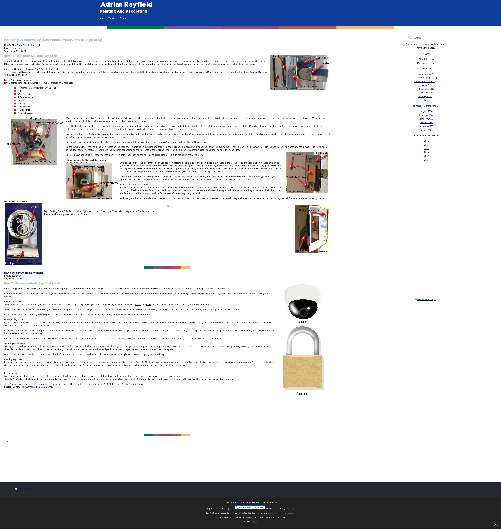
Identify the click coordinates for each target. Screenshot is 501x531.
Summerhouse (136, 384)
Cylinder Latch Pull (73, 211)
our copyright (292, 508)
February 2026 (426, 115)
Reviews (424, 92)
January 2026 (426, 118)
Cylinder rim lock (91, 211)
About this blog (426, 59)
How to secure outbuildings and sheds (23, 272)
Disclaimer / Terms (426, 62)
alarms (138, 304)
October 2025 (426, 122)
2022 (426, 156)
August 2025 (426, 130)
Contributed (425, 73)
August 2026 (426, 111)
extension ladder (53, 384)
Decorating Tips (423, 77)
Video (424, 100)
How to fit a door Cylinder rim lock (22, 45)
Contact (123, 18)
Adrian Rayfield (126, 5)
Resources (424, 88)
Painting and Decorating (123, 11)
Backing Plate (56, 211)
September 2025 (426, 126)
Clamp (41, 384)
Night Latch (131, 211)
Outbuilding (96, 384)
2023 (426, 152)
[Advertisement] (168, 239)
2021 (426, 159)
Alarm (13, 384)
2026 (426, 141)
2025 (426, 144)
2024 (426, 148)
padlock (91, 378)
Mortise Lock (118, 211)
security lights (129, 378)
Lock (109, 211)
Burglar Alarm (23, 384)
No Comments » (85, 214)
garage (65, 384)
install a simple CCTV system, (72, 330)
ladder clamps (18, 349)
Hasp (72, 384)
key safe (171, 362)
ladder (79, 384)
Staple (141, 211)
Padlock (107, 384)
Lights (87, 384)
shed (118, 384)
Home (100, 18)
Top (6, 441)
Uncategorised (425, 96)
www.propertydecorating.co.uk (281, 513)
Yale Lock (149, 211)
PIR (113, 384)
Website (112, 18)
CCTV (148, 304)
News (424, 85)
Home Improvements (64, 214)
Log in (254, 521)
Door (103, 211)
